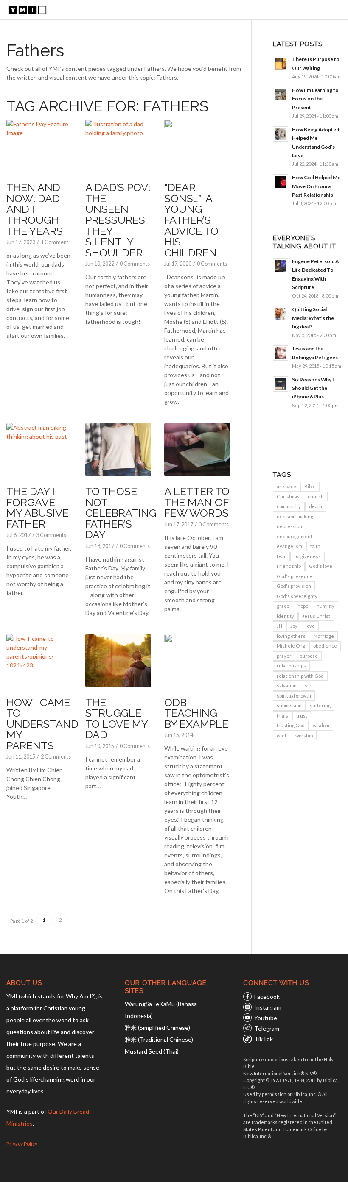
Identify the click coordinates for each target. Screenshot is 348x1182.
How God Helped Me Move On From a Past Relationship (316, 185)
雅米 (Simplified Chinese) (157, 1027)
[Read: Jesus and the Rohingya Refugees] (280, 353)
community (289, 506)
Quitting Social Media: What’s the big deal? (313, 317)
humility (325, 606)
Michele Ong (291, 645)
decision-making (295, 516)
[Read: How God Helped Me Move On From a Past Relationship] (280, 181)
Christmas (288, 496)
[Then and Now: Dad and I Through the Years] (39, 146)
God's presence (294, 576)
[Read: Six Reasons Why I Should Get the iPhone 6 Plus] (280, 384)
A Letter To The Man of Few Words (197, 502)
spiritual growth (294, 695)
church (316, 496)
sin (308, 685)
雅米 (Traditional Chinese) (159, 1039)
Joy (293, 626)
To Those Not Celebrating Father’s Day (121, 513)
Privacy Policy (21, 1143)
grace (283, 606)
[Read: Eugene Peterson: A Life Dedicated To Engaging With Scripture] (280, 265)
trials (282, 715)
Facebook (267, 996)
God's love (320, 566)
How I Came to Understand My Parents (42, 724)
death (315, 506)
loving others (291, 636)
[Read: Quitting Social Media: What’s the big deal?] (280, 313)
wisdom (321, 725)
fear (281, 556)
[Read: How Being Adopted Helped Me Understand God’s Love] (280, 134)
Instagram (267, 1007)
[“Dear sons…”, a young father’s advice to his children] (197, 146)
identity (285, 616)
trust (301, 715)
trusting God (291, 725)
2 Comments (56, 757)
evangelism (289, 546)
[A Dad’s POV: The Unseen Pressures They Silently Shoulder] (118, 146)
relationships (291, 665)
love (310, 626)
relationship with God (300, 676)
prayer (284, 656)
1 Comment (54, 242)
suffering (320, 705)
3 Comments (51, 535)
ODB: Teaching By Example (196, 713)
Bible (310, 486)
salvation (287, 685)
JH (279, 626)
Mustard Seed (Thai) (152, 1051)
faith (315, 546)
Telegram (266, 1028)
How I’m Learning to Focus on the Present (315, 98)
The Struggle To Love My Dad (116, 718)
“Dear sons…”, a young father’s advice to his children (191, 220)
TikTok (263, 1039)
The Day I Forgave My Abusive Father (37, 507)
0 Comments (135, 264)
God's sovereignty (297, 596)
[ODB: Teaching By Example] (197, 660)
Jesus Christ (316, 616)
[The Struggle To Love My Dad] (118, 660)
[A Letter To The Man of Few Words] (197, 449)
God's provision (294, 586)
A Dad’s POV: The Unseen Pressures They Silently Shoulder (117, 220)
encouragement (294, 536)
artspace (286, 486)
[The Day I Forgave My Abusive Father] (39, 449)
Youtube (265, 1017)
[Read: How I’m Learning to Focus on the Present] (280, 94)
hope (303, 606)
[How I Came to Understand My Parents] (39, 660)
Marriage (324, 636)
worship (304, 735)
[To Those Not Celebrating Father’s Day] (118, 449)
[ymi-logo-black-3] (27, 9)
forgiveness (307, 556)
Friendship (289, 566)
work (282, 735)
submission (289, 705)
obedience (325, 645)
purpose (309, 656)
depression (289, 526)
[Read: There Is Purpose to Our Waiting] (280, 63)
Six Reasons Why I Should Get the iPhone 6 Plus (313, 388)
